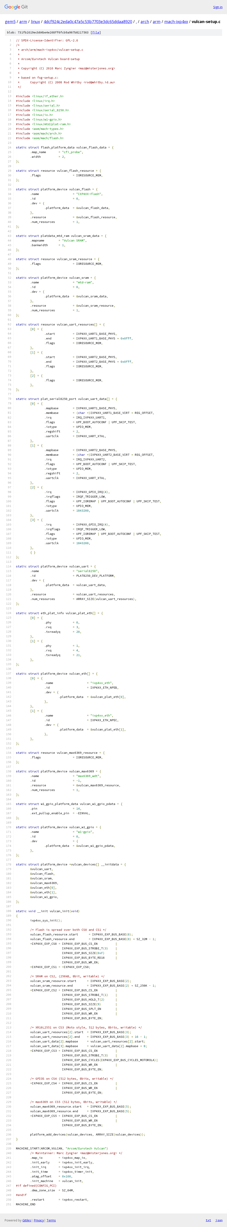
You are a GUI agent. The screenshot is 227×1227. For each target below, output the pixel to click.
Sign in (218, 7)
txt (208, 1220)
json (219, 1220)
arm (23, 21)
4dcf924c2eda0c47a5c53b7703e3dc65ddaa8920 (88, 21)
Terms (51, 1220)
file (95, 32)
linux (35, 21)
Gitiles (26, 1220)
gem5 (10, 21)
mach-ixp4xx (176, 21)
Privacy (39, 1220)
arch (145, 21)
